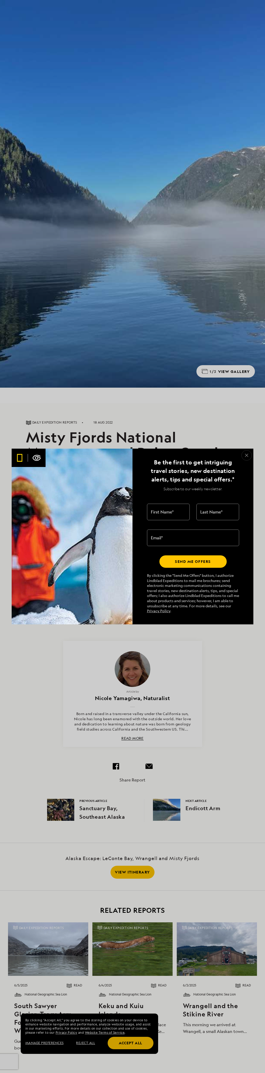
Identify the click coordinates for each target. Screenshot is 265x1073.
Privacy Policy (158, 610)
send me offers (193, 561)
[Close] (246, 455)
